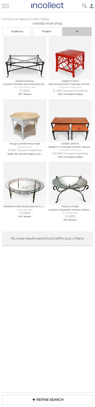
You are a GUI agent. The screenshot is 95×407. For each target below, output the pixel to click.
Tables (22, 19)
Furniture (8, 19)
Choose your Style (47, 23)
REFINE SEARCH (50, 399)
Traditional (17, 31)
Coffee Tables (39, 19)
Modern (46, 31)
